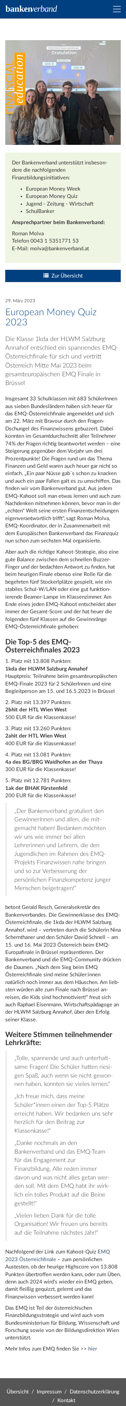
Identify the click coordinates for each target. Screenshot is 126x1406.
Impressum (49, 1391)
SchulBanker (40, 211)
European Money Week (53, 189)
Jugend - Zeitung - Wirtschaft (59, 204)
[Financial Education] (15, 83)
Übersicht (18, 1391)
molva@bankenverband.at (59, 248)
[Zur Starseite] (31, 8)
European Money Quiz (52, 196)
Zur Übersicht (66, 276)
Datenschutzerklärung (94, 1391)
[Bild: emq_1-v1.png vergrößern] (63, 92)
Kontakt (66, 1400)
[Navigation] (117, 9)
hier (92, 1349)
